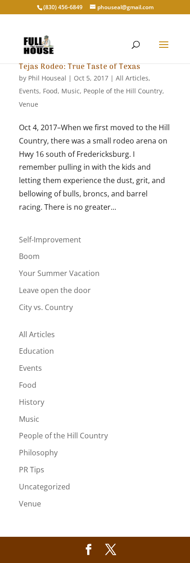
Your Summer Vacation (59, 273)
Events (29, 90)
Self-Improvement (50, 240)
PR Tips (31, 470)
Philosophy (38, 453)
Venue (28, 104)
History (31, 402)
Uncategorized (44, 487)
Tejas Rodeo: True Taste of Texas (80, 67)
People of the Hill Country (122, 90)
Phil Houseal (47, 78)
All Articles (132, 78)
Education (36, 351)
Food (50, 90)
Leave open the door (55, 290)
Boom (29, 256)
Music (70, 90)
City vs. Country (46, 307)
